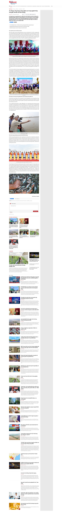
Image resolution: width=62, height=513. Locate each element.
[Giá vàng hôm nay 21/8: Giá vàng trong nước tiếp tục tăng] (14, 506)
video (40, 6)
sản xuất (31, 200)
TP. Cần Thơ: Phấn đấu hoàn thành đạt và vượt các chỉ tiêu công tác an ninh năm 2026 (23, 226)
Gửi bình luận (35, 211)
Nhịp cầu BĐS (22, 400)
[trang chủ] (9, 6)
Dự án (21, 357)
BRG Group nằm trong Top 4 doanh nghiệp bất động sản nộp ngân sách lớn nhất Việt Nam (30, 347)
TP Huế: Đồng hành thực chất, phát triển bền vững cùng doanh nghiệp (34, 268)
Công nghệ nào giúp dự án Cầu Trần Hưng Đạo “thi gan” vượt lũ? (29, 434)
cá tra (12, 200)
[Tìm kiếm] (51, 6)
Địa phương (10, 14)
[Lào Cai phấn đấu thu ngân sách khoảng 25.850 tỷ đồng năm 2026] (13, 232)
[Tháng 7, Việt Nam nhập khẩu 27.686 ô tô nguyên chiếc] (14, 330)
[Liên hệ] (18, 198)
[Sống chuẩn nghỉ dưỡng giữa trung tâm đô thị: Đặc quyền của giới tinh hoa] (14, 358)
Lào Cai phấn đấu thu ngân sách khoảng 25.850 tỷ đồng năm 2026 (13, 236)
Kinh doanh (22, 409)
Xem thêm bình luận (11, 214)
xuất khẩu (28, 200)
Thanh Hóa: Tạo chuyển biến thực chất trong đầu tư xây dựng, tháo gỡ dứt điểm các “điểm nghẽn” (13, 247)
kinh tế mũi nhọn (24, 200)
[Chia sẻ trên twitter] (15, 198)
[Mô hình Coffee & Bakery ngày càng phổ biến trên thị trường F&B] (14, 409)
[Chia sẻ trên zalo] (17, 198)
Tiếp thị (11, 6)
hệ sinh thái (20, 200)
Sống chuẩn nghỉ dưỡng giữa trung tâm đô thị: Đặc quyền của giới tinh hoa (29, 356)
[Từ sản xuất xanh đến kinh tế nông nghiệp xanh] (34, 232)
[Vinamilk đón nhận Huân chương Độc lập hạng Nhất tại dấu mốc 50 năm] (14, 300)
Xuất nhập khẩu (23, 330)
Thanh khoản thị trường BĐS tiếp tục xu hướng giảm (29, 399)
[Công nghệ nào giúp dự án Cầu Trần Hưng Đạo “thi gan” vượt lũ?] (14, 436)
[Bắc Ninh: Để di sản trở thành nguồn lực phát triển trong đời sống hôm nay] (34, 255)
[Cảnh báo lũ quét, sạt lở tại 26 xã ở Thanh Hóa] (14, 456)
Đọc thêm (11, 275)
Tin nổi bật (11, 251)
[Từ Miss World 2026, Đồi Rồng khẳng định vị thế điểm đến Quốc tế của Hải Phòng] (14, 339)
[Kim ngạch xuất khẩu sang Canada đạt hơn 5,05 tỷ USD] (14, 427)
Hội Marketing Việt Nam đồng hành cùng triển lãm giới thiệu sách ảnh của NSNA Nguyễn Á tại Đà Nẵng (30, 278)
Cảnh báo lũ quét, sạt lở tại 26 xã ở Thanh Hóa (29, 454)
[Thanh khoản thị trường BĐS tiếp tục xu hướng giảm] (14, 401)
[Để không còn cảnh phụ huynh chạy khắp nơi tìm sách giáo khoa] (24, 232)
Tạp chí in (43, 6)
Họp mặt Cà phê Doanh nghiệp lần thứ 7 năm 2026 (29, 483)
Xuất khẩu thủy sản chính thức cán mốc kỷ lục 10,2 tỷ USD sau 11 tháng (19, 26)
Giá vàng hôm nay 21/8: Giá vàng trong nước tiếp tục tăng (29, 504)
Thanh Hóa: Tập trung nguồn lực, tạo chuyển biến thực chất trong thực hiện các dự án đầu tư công (30, 493)
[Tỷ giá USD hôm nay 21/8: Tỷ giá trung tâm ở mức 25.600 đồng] (14, 418)
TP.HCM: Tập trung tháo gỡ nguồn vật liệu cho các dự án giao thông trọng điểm (30, 443)
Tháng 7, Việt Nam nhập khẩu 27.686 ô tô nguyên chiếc (29, 328)
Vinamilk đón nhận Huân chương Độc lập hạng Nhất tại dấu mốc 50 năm (29, 298)
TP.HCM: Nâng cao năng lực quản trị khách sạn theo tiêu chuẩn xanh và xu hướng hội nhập (13, 226)
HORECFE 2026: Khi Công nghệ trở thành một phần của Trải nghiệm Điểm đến (30, 463)
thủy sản (14, 200)
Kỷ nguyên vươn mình (47, 6)
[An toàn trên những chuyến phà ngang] (14, 475)
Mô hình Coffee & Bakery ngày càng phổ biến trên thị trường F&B (30, 407)
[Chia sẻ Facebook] (11, 22)
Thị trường (22, 505)
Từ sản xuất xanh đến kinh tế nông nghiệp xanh (34, 236)
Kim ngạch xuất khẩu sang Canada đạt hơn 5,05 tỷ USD (29, 425)
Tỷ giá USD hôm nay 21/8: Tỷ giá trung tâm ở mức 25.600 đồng (29, 416)
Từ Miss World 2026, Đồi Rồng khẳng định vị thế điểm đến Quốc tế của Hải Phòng (29, 337)
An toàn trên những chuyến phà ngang (28, 473)
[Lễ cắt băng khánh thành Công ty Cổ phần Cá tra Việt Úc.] (24, 152)
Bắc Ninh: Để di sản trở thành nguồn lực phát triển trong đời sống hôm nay (34, 260)
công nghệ (17, 200)
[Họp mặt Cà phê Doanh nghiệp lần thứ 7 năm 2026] (14, 485)
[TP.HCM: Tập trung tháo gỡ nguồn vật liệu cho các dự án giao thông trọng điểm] (14, 445)
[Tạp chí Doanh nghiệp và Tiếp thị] (13, 2)
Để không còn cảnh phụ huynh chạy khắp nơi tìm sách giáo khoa (24, 236)
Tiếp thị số (22, 280)
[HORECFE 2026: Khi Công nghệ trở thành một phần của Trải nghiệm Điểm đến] (14, 465)
